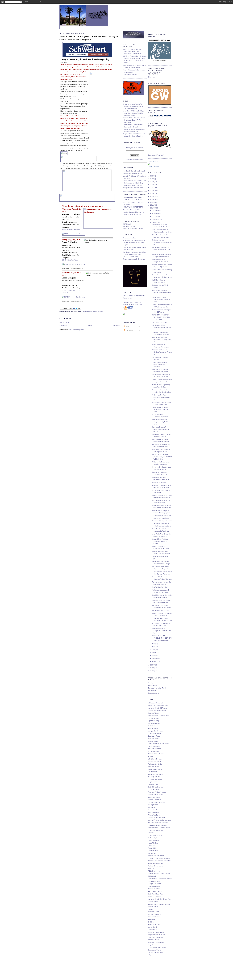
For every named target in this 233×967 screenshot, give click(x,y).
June (154, 647)
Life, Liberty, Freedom (155, 759)
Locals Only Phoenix (155, 769)
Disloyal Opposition (154, 884)
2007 (152, 671)
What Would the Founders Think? (159, 716)
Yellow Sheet (152, 927)
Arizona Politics (153, 901)
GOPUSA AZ (152, 876)
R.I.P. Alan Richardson (159, 482)
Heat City (151, 868)
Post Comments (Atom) (76, 330)
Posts (127, 326)
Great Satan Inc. (153, 772)
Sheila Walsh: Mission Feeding (133, 173)
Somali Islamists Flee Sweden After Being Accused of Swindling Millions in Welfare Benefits (134, 183)
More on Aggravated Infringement (134, 259)
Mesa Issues (152, 853)
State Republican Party (155, 894)
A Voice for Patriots (154, 723)
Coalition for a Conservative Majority (160, 879)
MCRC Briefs (127, 224)
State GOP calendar (129, 226)
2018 (152, 185)
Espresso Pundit (153, 738)
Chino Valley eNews (154, 733)
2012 (152, 202)
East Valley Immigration (155, 937)
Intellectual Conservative (156, 703)
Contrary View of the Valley (157, 947)
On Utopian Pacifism (129, 238)
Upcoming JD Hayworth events (162, 521)
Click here (151, 77)
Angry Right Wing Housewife (157, 825)
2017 (152, 187)
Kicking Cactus (153, 805)
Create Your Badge (153, 166)
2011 (152, 205)
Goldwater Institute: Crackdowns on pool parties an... (162, 242)
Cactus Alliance (153, 741)
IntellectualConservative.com (132, 304)
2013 (152, 199)
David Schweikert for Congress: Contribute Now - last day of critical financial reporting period (88, 38)
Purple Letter (152, 782)
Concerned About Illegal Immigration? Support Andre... (160, 410)
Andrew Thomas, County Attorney (159, 873)
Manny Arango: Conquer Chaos (133, 188)
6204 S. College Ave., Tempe (70, 260)
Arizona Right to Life (154, 914)
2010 (152, 208)
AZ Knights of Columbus (156, 942)
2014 (152, 196)
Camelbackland (153, 784)
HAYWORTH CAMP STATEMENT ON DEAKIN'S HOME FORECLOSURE (162, 638)
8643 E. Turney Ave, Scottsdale (71, 229)
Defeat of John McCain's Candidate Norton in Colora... (160, 541)
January (155, 661)
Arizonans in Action (154, 761)
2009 (152, 665)
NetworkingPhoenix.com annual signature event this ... (161, 292)
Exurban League (153, 766)
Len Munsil (151, 845)
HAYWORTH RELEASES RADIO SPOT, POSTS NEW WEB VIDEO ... (162, 457)
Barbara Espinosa (154, 838)
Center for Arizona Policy (156, 932)
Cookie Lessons (153, 693)
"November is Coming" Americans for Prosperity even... (161, 300)
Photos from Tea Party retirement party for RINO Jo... (161, 397)
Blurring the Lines (154, 683)
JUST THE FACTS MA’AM (131, 209)
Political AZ (151, 756)
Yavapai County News (155, 731)
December (155, 210)
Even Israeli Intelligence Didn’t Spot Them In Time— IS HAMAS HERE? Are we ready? (134, 254)
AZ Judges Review (154, 871)
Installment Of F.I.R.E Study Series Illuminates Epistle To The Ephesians (134, 120)
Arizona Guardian (154, 889)
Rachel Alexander (153, 162)
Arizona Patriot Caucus (155, 795)
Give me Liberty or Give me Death (159, 858)
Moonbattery (152, 807)
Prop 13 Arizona (153, 945)
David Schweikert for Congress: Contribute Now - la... (162, 631)
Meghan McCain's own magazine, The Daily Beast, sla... (162, 340)
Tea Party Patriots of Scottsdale (158, 823)
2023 (152, 176)
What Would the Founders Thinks (159, 828)
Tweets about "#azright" (155, 155)
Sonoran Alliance (153, 713)
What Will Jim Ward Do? (160, 587)
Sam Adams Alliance (155, 950)
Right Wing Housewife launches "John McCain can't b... (160, 429)
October (155, 216)
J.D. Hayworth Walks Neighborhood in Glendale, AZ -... (161, 327)
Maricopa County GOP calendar (133, 228)
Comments (129, 330)
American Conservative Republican (159, 861)
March (154, 655)
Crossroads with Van (155, 779)
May (153, 650)
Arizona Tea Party (154, 815)
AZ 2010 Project (153, 812)
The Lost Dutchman (154, 749)
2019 (152, 182)
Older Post (116, 325)
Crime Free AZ (153, 929)
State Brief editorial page (156, 787)
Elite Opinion (152, 690)
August (154, 222)
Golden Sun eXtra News (156, 830)
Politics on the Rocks (155, 764)
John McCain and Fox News (161, 610)
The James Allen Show (155, 774)
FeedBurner (139, 159)
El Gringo (151, 922)
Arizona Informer (153, 718)
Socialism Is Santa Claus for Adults (134, 171)
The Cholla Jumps (154, 797)
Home (90, 325)
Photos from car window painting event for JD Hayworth (159, 364)
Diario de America (154, 886)
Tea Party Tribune (154, 777)
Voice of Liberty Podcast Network (159, 904)
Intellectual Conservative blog (158, 705)
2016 (152, 190)
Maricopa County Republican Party (159, 899)
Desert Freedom (153, 789)
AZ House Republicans (155, 863)
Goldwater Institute (154, 917)
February (155, 658)
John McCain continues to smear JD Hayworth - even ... (161, 249)
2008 (152, 668)
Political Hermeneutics (155, 866)
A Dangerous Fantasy (130, 75)
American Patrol (153, 940)
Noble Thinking (153, 843)
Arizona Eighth (153, 907)
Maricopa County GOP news (157, 708)
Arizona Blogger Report (156, 856)
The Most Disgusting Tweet (157, 688)
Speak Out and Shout (155, 835)
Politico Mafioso (153, 851)
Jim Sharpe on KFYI (154, 751)
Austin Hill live (152, 848)
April (153, 652)
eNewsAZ (151, 726)
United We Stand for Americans (158, 744)
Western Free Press (154, 800)
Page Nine (151, 919)
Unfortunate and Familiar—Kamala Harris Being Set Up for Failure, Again (134, 243)
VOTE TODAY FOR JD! (159, 322)
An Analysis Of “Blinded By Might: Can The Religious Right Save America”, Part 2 (133, 113)
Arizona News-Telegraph (156, 754)
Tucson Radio (152, 685)
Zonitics (150, 909)
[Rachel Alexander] (149, 164)
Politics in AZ (152, 833)
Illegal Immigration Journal (157, 935)
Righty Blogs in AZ (154, 924)
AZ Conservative (153, 912)
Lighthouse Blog (153, 721)
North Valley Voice (154, 881)
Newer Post (63, 325)
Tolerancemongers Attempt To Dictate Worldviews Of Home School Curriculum (133, 106)
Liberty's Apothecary (154, 746)
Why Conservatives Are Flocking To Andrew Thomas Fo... (162, 352)
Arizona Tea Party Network (157, 817)
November (155, 213)
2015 (152, 193)
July (153, 644)
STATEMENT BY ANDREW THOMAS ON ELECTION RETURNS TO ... (161, 317)
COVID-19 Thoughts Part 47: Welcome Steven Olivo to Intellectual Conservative (132, 51)
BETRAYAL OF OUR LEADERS (133, 207)
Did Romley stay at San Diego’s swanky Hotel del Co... (161, 422)
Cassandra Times (154, 736)
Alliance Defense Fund (155, 952)
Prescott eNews (153, 728)
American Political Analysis (157, 792)
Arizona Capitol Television (156, 802)
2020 (152, 179)
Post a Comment (64, 322)
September (156, 219)
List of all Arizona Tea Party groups (159, 820)
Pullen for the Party (154, 896)
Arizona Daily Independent (157, 710)
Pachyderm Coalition (155, 891)
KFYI (149, 955)
